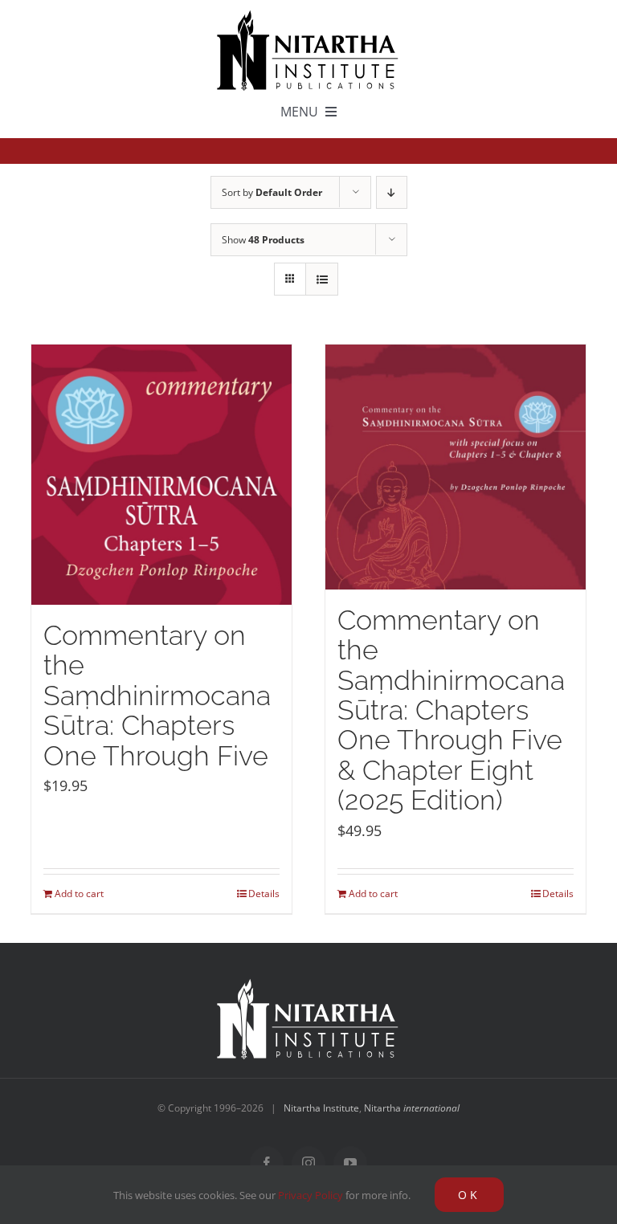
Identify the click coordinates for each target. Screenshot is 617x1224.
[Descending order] (391, 192)
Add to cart (79, 893)
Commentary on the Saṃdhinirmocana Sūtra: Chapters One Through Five (157, 695)
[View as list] (321, 279)
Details (264, 893)
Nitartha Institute (321, 1108)
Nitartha (412, 1108)
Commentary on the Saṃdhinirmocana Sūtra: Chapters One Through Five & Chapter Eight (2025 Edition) (451, 710)
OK (469, 1194)
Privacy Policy (310, 1195)
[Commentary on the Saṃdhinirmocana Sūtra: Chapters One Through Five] (161, 475)
